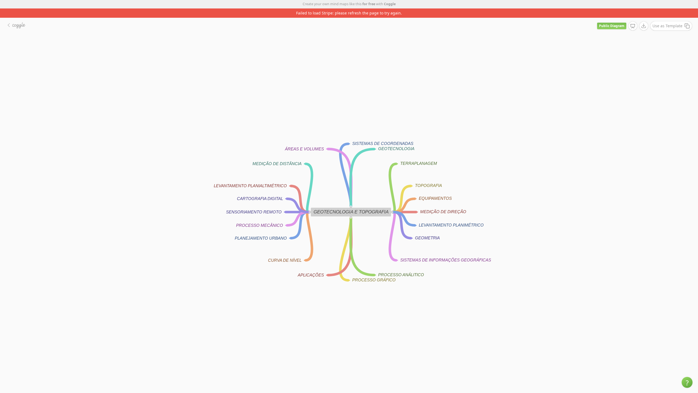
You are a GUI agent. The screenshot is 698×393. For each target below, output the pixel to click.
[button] (687, 382)
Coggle (390, 4)
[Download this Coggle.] (643, 26)
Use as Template (667, 25)
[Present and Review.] (632, 26)
